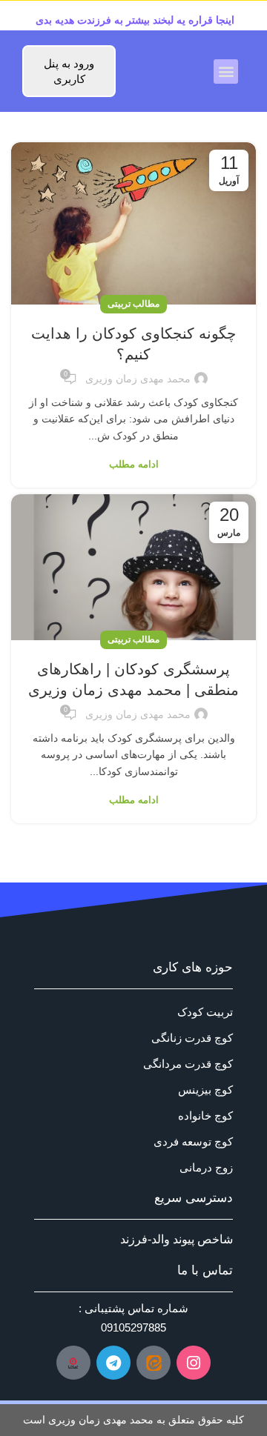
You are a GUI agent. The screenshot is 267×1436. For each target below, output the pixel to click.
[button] (226, 71)
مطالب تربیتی (133, 304)
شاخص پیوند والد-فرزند (176, 1239)
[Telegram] (113, 1363)
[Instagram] (194, 1363)
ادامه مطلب (134, 464)
